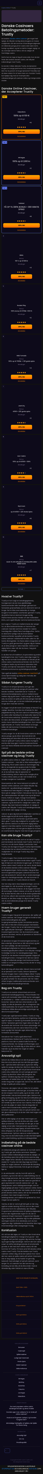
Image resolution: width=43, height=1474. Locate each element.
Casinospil (21, 1351)
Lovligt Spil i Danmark (21, 1358)
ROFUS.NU (33, 1469)
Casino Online (6, 8)
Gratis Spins (22, 1361)
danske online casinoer (18, 39)
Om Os (21, 1439)
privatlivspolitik (20, 1465)
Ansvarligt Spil (21, 1435)
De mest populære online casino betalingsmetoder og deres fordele (21, 1408)
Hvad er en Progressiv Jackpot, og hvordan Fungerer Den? (21, 1419)
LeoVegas (21, 1393)
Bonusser (21, 1347)
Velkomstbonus (21, 1369)
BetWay (21, 1382)
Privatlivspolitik (21, 1442)
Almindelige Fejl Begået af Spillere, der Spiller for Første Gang (21, 1424)
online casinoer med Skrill (28, 673)
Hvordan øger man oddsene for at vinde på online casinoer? (21, 1413)
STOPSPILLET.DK (8, 1469)
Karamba (21, 1386)
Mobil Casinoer (21, 1365)
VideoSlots (21, 1396)
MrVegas (21, 1379)
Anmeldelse (21, 136)
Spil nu (21, 131)
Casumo (21, 1389)
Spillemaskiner (21, 1354)
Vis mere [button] (20, 589)
